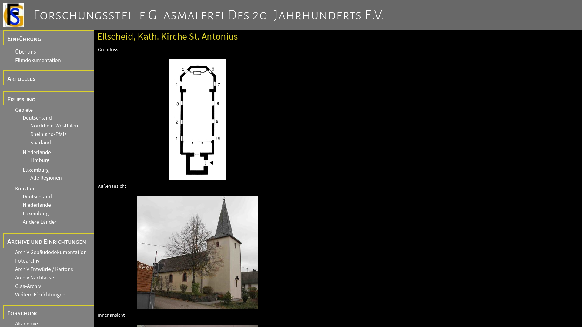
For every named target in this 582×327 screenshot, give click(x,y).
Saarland (40, 142)
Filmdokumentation (38, 60)
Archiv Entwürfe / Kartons (44, 269)
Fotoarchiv (27, 260)
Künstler (25, 188)
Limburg (39, 160)
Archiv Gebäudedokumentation (51, 252)
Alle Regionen (46, 177)
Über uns (25, 51)
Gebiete (24, 110)
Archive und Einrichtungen (46, 241)
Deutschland (37, 117)
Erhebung (21, 99)
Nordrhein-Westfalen (54, 125)
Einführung (24, 38)
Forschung (23, 313)
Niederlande (37, 152)
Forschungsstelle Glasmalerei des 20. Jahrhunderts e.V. (209, 15)
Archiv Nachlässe (34, 277)
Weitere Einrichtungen (40, 294)
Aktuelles (21, 78)
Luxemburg (36, 170)
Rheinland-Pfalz (48, 134)
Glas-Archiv (28, 286)
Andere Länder (39, 222)
